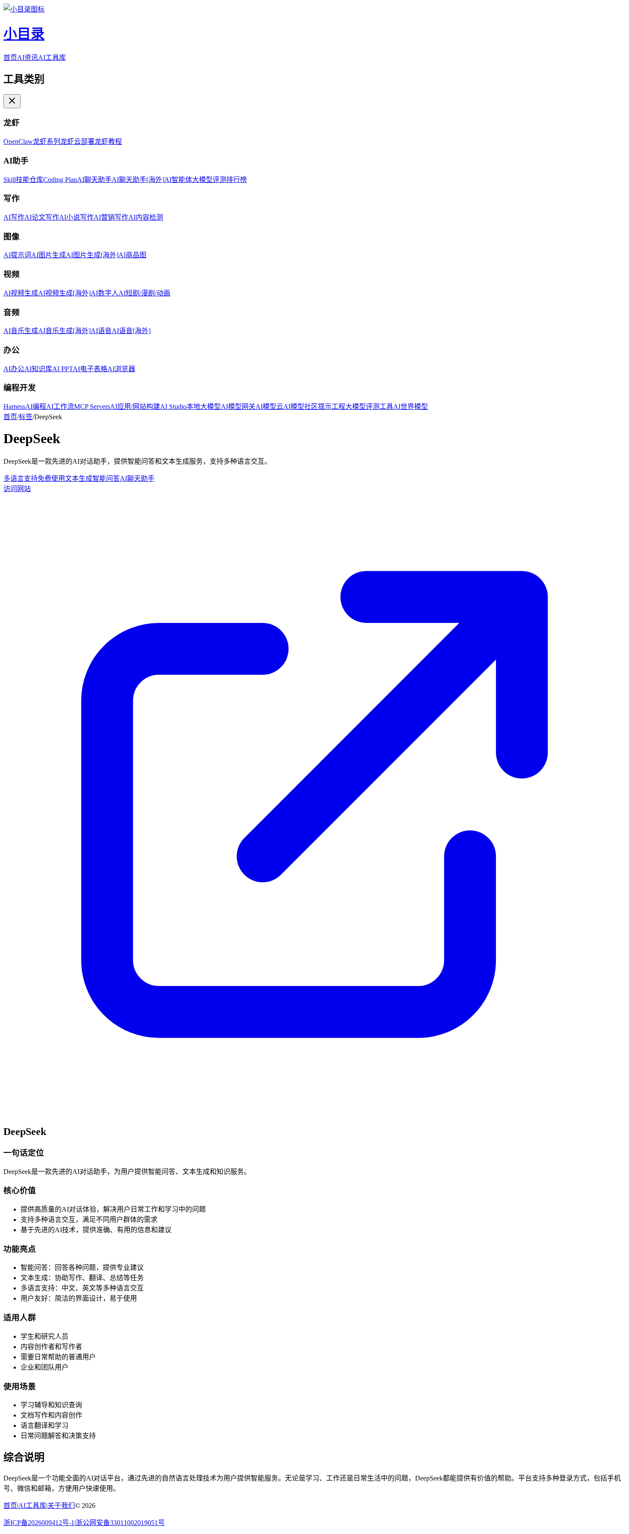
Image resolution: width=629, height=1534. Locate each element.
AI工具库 (52, 57)
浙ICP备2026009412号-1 (38, 1522)
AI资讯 (27, 57)
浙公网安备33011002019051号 (120, 1522)
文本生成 (78, 478)
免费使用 (51, 478)
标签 (26, 416)
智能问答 (106, 478)
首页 (10, 57)
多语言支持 (20, 478)
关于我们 (61, 1505)
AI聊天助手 (137, 478)
